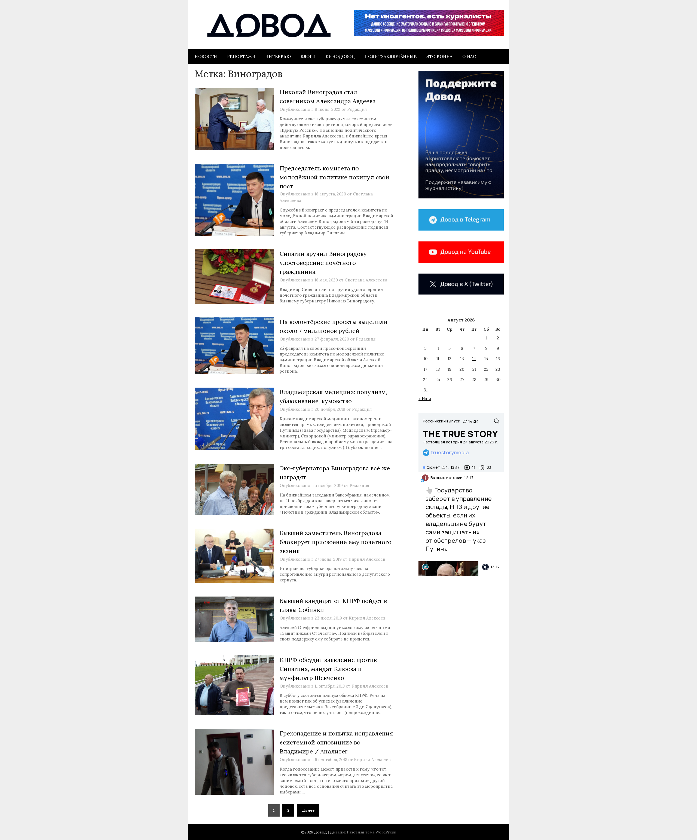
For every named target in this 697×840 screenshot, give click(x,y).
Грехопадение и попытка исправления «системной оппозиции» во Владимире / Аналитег (336, 742)
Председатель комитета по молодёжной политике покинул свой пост (334, 177)
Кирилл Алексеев (366, 559)
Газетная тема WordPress (371, 832)
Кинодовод (340, 56)
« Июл (424, 398)
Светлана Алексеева (366, 280)
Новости (206, 56)
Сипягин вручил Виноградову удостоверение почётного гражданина (323, 262)
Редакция (357, 109)
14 (474, 358)
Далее (308, 810)
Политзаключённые (391, 56)
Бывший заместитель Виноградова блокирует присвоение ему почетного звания (336, 542)
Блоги (308, 56)
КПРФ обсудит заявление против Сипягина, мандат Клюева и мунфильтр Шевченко (328, 669)
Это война (439, 56)
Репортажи (241, 56)
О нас (469, 56)
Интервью (278, 56)
